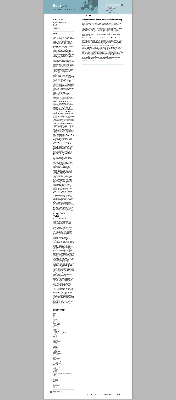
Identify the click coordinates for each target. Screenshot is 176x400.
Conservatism (70, 76)
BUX (71, 61)
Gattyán (55, 134)
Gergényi (66, 135)
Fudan (62, 131)
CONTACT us (110, 12)
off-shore (60, 210)
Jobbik (61, 165)
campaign (67, 63)
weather (55, 300)
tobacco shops (59, 280)
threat (56, 279)
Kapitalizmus (56, 343)
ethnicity (55, 112)
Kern (63, 169)
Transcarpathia (60, 284)
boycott (68, 59)
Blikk (54, 320)
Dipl (68, 96)
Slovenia (59, 263)
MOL (62, 194)
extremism (66, 120)
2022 (68, 38)
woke (62, 301)
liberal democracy (59, 177)
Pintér (66, 227)
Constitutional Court (58, 79)
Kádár (60, 172)
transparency (67, 284)
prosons (67, 237)
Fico (65, 123)
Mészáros (68, 201)
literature (55, 179)
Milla (62, 192)
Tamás (54, 274)
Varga (54, 296)
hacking (66, 143)
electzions (55, 104)
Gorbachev (65, 136)
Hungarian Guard (57, 153)
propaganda (62, 237)
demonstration (62, 92)
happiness (62, 145)
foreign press (66, 127)
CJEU (59, 74)
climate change (64, 74)
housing (66, 151)
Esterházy (70, 109)
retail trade (61, 246)
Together (65, 280)
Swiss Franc (56, 270)
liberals (70, 177)
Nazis (68, 204)
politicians (64, 230)
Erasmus (68, 108)
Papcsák (60, 222)
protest (60, 238)
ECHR (58, 101)
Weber (58, 300)
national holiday (56, 203)
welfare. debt (68, 300)
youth (61, 303)
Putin (67, 240)
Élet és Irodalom (57, 323)
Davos (70, 86)
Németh (70, 208)
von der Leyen (63, 297)
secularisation (56, 259)
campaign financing (57, 64)
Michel (54, 189)
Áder (65, 305)
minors (70, 192)
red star (58, 244)
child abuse (70, 69)
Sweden (72, 269)
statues (59, 268)
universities (55, 293)
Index (54, 339)
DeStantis (55, 94)
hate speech (63, 146)
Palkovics (68, 221)
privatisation (56, 237)
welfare (62, 300)
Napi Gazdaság (57, 361)
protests (64, 238)
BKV (65, 55)
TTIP (59, 287)
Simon (65, 261)
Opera (54, 213)
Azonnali (55, 319)
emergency (71, 104)
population (58, 232)
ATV (54, 318)
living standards (66, 179)
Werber (55, 301)
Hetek (54, 330)
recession (71, 242)
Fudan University (68, 131)
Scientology (60, 258)
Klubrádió (55, 170)
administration (61, 41)
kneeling (60, 170)
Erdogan (55, 109)
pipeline (70, 227)
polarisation (55, 230)
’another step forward (102, 37)
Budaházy (65, 60)
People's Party (61, 227)
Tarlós (58, 274)
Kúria (61, 173)
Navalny (58, 204)
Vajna (67, 295)
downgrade (71, 98)
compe (69, 75)
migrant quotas (66, 189)
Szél (62, 273)
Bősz (58, 63)
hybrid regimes (59, 154)
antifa (60, 46)
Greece (59, 139)
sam (57, 254)
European (59, 115)
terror (72, 276)
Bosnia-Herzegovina (58, 59)
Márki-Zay (65, 199)
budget (55, 61)
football (63, 126)
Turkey (66, 287)
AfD (54, 42)
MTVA (71, 197)
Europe (55, 115)
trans (58, 283)
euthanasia (60, 120)
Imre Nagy (64, 157)
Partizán (55, 370)
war (65, 298)
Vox (68, 297)
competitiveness (57, 76)
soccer (63, 263)
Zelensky (65, 303)
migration (60, 191)
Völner (58, 298)
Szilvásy (55, 273)
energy (70, 106)
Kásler (67, 172)
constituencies (63, 77)
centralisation (64, 68)
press (59, 234)
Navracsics (64, 204)
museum (55, 199)
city (70, 72)
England (55, 107)
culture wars (65, 85)
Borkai (70, 57)
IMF (54, 157)
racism (55, 242)
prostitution (55, 238)
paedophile (66, 220)
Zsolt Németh (60, 305)
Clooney (55, 75)
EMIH (59, 106)
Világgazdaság (56, 385)
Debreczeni (62, 88)
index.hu (55, 158)
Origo (54, 368)
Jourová (55, 166)
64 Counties (64, 37)
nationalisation (64, 203)
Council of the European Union (64, 81)
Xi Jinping (63, 302)
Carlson (60, 65)
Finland (61, 125)
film (58, 125)
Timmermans (67, 279)
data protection (64, 86)
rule (68, 250)
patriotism (55, 224)
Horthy (54, 151)
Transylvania (56, 285)
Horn (71, 149)
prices (54, 236)
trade (66, 282)
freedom (55, 130)
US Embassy (71, 293)
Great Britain (65, 138)
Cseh (64, 84)
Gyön (62, 142)
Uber (61, 289)
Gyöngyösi (66, 142)
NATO (54, 204)
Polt (71, 230)
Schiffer (72, 255)
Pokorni (63, 228)
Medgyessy (56, 187)
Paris (64, 222)
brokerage (55, 60)
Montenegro (62, 195)
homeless (69, 148)
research (68, 245)
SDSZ (64, 258)
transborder (62, 283)
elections (61, 103)
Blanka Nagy (59, 56)
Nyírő (63, 208)
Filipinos (55, 125)
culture (54, 85)
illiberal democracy (62, 156)
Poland (67, 228)
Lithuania (59, 179)
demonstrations (56, 93)
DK (67, 97)
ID (53, 156)
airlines (54, 43)
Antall (65, 45)
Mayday (60, 184)
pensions (55, 227)
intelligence (55, 161)
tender (69, 276)
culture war (59, 85)
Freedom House (61, 130)
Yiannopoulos (56, 303)
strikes (54, 269)
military (58, 192)
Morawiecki (60, 197)
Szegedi (72, 270)
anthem (68, 45)
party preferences (61, 223)
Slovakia (55, 263)
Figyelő (55, 325)
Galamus (55, 328)
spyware (70, 265)
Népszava (63, 209)
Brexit (71, 59)
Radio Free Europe (61, 242)
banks (57, 53)
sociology (68, 263)
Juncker (55, 167)
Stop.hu (55, 376)
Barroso (66, 53)
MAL (71, 181)
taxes (70, 274)
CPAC (63, 83)
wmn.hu (55, 387)
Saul (59, 255)
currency (71, 85)
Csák (69, 84)
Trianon (61, 285)
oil (63, 210)
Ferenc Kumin (56, 324)
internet (66, 161)
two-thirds (68, 288)
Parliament (68, 222)
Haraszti (55, 146)
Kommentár (56, 348)
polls (68, 230)
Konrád (70, 170)
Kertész (67, 169)
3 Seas (54, 37)
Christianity (69, 70)
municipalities (71, 198)
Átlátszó (55, 317)
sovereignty (63, 264)
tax (68, 274)
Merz (54, 188)
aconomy (55, 41)
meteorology (65, 188)
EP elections (60, 108)
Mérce (54, 357)
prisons (66, 236)
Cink (54, 322)
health (67, 146)
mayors (55, 185)
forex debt (55, 129)
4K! (59, 37)
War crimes (69, 298)
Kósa (70, 172)
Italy (68, 163)
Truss (69, 285)
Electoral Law (67, 103)
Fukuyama (62, 132)
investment (55, 162)
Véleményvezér (57, 384)
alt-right (64, 43)
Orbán (66, 213)
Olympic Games (62, 212)
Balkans (64, 51)
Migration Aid (67, 191)
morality (55, 197)
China (54, 70)
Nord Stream (56, 207)
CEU (68, 68)
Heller (56, 147)
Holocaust (63, 148)
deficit (54, 89)
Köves (54, 173)
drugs (54, 100)
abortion (72, 38)
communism (65, 75)
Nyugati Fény (56, 367)
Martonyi (63, 182)
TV (56, 288)
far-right (61, 121)
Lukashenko (62, 180)
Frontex (59, 131)
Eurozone (55, 120)
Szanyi (64, 270)
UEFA (64, 289)
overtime (61, 220)
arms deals (67, 46)
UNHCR (58, 292)
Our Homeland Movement (63, 218)
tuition (62, 287)
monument (68, 195)
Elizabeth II (61, 104)
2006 (59, 38)
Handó (58, 145)
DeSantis (68, 93)
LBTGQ (67, 175)
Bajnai (86, 60)
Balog (67, 51)
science (55, 258)
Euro (72, 113)
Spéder (54, 266)
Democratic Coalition (65, 91)
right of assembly (65, 247)
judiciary (59, 166)
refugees (70, 244)
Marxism (68, 182)
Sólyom (65, 273)
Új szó (54, 382)
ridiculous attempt (93, 48)
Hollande (59, 148)
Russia (66, 252)
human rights (59, 152)
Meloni (64, 187)
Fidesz (69, 123)
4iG (57, 37)
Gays (58, 134)
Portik (54, 233)
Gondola (55, 329)
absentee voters (57, 40)
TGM (59, 278)
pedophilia (58, 226)
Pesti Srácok (56, 371)
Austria (69, 49)
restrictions (55, 246)
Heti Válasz (56, 331)
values (70, 295)
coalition (59, 75)
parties (54, 223)
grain (60, 138)
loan (54, 180)
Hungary (64, 153)
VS (54, 386)
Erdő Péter (60, 109)
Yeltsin (67, 302)
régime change (63, 253)
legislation (57, 176)
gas (71, 132)
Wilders (58, 301)
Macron (63, 181)
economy (63, 101)
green (63, 139)
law (64, 175)
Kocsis (63, 170)
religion (60, 245)
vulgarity (71, 297)
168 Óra (55, 313)
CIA (59, 72)
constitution (71, 77)
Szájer (58, 273)
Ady (72, 41)
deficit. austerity (60, 89)
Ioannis (60, 162)
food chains (58, 126)
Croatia (60, 84)
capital (68, 64)
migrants (55, 191)
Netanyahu (55, 206)
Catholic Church (57, 66)
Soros (72, 263)
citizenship (66, 72)
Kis (70, 169)
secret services (70, 258)
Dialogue (64, 94)
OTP (69, 217)
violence (65, 296)
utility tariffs (55, 295)
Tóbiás (54, 289)
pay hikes (60, 224)
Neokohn (55, 362)
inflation (70, 158)
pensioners (68, 226)
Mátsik (57, 201)
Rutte (70, 251)
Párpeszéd (55, 241)
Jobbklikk (55, 342)
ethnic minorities (61, 112)
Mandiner (55, 356)
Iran (63, 162)
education (69, 101)
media (61, 187)
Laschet (58, 175)
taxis (54, 275)
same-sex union (63, 254)
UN (63, 291)
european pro (62, 119)
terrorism (55, 278)
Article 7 (58, 47)
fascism (70, 121)
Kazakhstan (56, 169)
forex (71, 127)
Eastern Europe (66, 100)
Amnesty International (58, 45)
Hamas (54, 145)
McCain (68, 185)
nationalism (70, 203)
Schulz (70, 257)
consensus (64, 76)
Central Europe (56, 68)
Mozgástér (55, 359)
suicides (64, 269)
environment (60, 107)
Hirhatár (55, 335)
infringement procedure (58, 159)
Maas (54, 181)
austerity (65, 49)
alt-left (60, 43)
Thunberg (60, 279)
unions (62, 292)
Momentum (56, 195)
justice (58, 167)
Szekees (55, 271)
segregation (63, 259)
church (68, 71)
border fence (61, 57)
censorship (66, 66)
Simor (68, 261)
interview (71, 161)
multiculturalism (56, 198)
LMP (71, 179)
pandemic (55, 222)
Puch (64, 240)
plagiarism (58, 228)
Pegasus (63, 226)
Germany (71, 135)
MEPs (67, 187)
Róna (68, 253)
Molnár (70, 194)
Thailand (63, 278)
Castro (67, 65)
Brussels (60, 60)
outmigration (56, 220)
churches (55, 72)
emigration (55, 106)
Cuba (72, 84)
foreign (66, 126)
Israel (58, 163)
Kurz (57, 172)
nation (72, 201)
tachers (69, 273)
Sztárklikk (55, 379)
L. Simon (64, 173)
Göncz (62, 143)
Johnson (68, 165)
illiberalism (70, 156)
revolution (66, 246)
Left (54, 176)
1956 (71, 37)
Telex (54, 381)
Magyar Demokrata (58, 350)
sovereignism (56, 264)
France (66, 129)
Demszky (63, 93)
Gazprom (67, 134)
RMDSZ (55, 249)
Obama (68, 209)
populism (63, 232)
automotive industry (66, 50)
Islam (70, 162)
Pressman (71, 234)
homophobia (62, 149)
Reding (54, 244)
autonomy (55, 51)
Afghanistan (58, 42)
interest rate (61, 161)
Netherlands (62, 206)
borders (67, 57)
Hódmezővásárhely (68, 154)
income (69, 157)
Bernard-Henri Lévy (64, 54)
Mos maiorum (56, 358)
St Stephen (59, 269)
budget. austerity (61, 61)
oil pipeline (66, 210)
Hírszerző (55, 336)
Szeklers (60, 271)
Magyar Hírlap (56, 351)
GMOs (61, 136)
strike (73, 268)
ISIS (68, 162)
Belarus (55, 54)
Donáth (66, 98)
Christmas (63, 71)
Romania (59, 250)
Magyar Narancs (57, 353)
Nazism (72, 204)
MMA (57, 194)
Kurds (54, 172)
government (56, 138)
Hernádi (60, 147)
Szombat (55, 378)
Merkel (71, 187)
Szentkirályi (65, 271)
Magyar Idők (56, 352)
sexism (57, 260)
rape (68, 242)
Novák (71, 207)
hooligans (67, 149)
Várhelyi (55, 298)
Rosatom (64, 250)
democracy (56, 91)
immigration (58, 157)
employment (64, 106)
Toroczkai (58, 282)
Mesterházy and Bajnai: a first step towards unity (102, 20)
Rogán (64, 249)
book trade (55, 57)
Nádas (66, 208)
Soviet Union (69, 264)
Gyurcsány (56, 142)
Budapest (71, 60)
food (54, 126)
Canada (65, 64)
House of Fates (60, 151)
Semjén (68, 259)
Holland (55, 148)
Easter (60, 100)
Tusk (54, 288)
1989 (54, 38)
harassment (69, 145)
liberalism (66, 177)
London (57, 180)
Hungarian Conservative (59, 337)
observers (55, 210)
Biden (70, 54)
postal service (59, 233)
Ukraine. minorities (57, 291)
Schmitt (59, 257)
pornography (69, 232)
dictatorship (56, 96)
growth (66, 139)
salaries (72, 253)
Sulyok (68, 269)
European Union (70, 119)
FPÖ (63, 129)
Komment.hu (56, 347)
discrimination (62, 97)
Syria (60, 270)
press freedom (64, 234)
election (55, 103)
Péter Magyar (66, 241)
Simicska (61, 261)
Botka (64, 59)
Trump (65, 285)
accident (68, 40)
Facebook (71, 120)
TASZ (61, 274)
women (65, 301)
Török (58, 289)
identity (56, 156)
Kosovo (55, 171)
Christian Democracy (61, 70)
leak (71, 175)
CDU (62, 66)
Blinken (65, 56)
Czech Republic (57, 86)
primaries (61, 236)
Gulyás (65, 140)
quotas (71, 241)
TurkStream (71, 287)
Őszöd (68, 305)
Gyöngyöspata (56, 143)
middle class (59, 189)
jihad (57, 165)
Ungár (54, 292)
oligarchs (55, 212)
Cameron (62, 63)
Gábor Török (56, 326)
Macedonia (58, 181)
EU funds (60, 113)
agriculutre (69, 42)
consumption (66, 79)
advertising (67, 41)
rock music (60, 249)
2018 (65, 38)
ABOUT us (109, 10)
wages (62, 298)
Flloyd (69, 125)
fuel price (57, 132)
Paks (60, 221)
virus (68, 296)
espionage (65, 109)
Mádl (58, 199)
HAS (58, 146)
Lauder (61, 175)
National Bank (57, 202)
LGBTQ (70, 176)
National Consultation (66, 202)
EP (68, 107)
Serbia (71, 259)
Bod (68, 56)
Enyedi (65, 107)
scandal (62, 255)
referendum (64, 244)
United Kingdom (68, 292)
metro (70, 188)
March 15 (58, 182)
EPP (64, 108)
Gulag (61, 140)
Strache (69, 268)
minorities (65, 192)
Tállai (72, 288)
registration (55, 245)
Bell (58, 54)
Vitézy (55, 297)
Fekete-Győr (56, 123)
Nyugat (55, 365)
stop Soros (64, 268)
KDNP (60, 169)
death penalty (56, 88)
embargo (66, 104)
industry (66, 158)
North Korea (62, 207)
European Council (64, 116)
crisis (57, 84)
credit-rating (71, 83)
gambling (67, 132)
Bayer (69, 53)
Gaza (63, 134)
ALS (58, 43)
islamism (55, 163)
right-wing (58, 247)
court (57, 83)
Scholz (62, 257)
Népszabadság (56, 209)
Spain (62, 265)
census (71, 66)
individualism (60, 158)
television (65, 276)
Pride (57, 236)
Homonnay (55, 149)
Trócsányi (55, 287)
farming (65, 121)
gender (54, 135)
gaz (61, 134)
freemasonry (69, 130)
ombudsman (69, 212)
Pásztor (60, 241)
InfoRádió (55, 340)
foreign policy (60, 127)
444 (54, 314)
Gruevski (71, 139)
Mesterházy (92, 60)
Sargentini (55, 255)
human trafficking (67, 152)
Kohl (67, 170)
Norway (68, 207)
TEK (65, 275)
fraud (69, 129)
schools (67, 257)
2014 (62, 38)
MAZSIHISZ (60, 185)
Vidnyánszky (59, 296)
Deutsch (60, 94)
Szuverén (55, 380)
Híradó (55, 334)
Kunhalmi (69, 171)
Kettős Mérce (56, 345)
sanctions (69, 254)
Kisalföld (55, 346)
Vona (58, 297)
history (71, 147)
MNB (60, 194)
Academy (63, 40)
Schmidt (55, 257)
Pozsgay (69, 233)
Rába (54, 253)
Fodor (72, 125)
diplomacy (56, 97)
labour (72, 173)
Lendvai (62, 176)
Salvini (54, 254)
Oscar (63, 217)
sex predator (62, 260)
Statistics (55, 268)
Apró (63, 46)
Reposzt (55, 375)
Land (54, 175)
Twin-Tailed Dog (61, 288)
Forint (59, 129)
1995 (57, 38)
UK (66, 289)
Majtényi (68, 181)
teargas (62, 275)
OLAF (71, 210)
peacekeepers (66, 224)
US (66, 294)
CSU (67, 84)
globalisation (56, 136)
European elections (60, 117)
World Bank (70, 301)
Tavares (65, 274)
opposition (60, 214)
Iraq (66, 162)
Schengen (67, 255)
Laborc (68, 173)
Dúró (57, 100)
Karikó (62, 167)
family (54, 121)
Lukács (67, 180)
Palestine (64, 221)
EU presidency (66, 113)
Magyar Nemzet (57, 354)
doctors (55, 98)
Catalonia (71, 65)
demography (56, 92)
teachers (58, 275)
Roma (54, 250)
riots (70, 247)
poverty (65, 233)
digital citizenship (63, 96)
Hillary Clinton (66, 147)
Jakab (71, 163)
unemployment (68, 291)
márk (61, 199)
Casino (63, 65)
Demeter (66, 89)
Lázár (71, 180)
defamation (71, 88)
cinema (62, 72)
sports (65, 265)
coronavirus (56, 80)
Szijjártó (70, 271)
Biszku (62, 55)
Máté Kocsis (62, 201)
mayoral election (66, 184)
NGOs (66, 206)
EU (67, 111)
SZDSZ (68, 270)
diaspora (69, 94)
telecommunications (58, 276)
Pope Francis (66, 231)
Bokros (71, 56)
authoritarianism (57, 50)
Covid (59, 83)
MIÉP (54, 194)
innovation (67, 159)
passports (68, 223)
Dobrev (70, 97)
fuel (54, 132)
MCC (64, 185)
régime (57, 253)
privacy (70, 236)
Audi (61, 49)
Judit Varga (64, 166)
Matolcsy (55, 184)
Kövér (57, 173)
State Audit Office (61, 266)
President (55, 234)
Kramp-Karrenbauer (62, 171)
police (60, 230)
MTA (69, 197)
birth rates (57, 55)
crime (54, 84)
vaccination (63, 295)
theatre (67, 278)
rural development (59, 251)
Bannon (61, 53)
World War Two (56, 302)
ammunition (69, 43)
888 (54, 315)
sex (54, 260)
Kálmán (64, 172)
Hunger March (69, 153)
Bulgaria (68, 61)
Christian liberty (56, 71)
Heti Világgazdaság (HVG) (59, 332)
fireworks (65, 125)
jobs (64, 165)
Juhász (69, 166)
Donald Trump (60, 98)
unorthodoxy (62, 293)
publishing (60, 240)
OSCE (66, 217)
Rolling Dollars (70, 249)
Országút (55, 369)
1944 (68, 37)
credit (66, 83)
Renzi (63, 245)
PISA (54, 228)
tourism (62, 282)
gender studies (60, 135)
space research (57, 265)
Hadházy (70, 143)
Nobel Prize (71, 206)
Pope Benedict (59, 231)
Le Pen (66, 176)
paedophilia (55, 221)
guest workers (56, 140)
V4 (59, 295)
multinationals (64, 198)
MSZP (65, 197)
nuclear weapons (57, 208)
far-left (57, 121)
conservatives (56, 77)
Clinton (70, 74)
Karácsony (67, 167)
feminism (62, 123)
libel (54, 177)
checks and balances (61, 69)
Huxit (54, 154)
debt (67, 88)
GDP (71, 134)
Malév (54, 182)
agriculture (63, 42)
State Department (69, 266)
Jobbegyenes (56, 341)
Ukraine (70, 289)
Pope (54, 231)
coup (54, 83)
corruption (63, 80)
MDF (71, 185)
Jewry (54, 165)
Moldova (66, 194)
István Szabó (63, 163)
